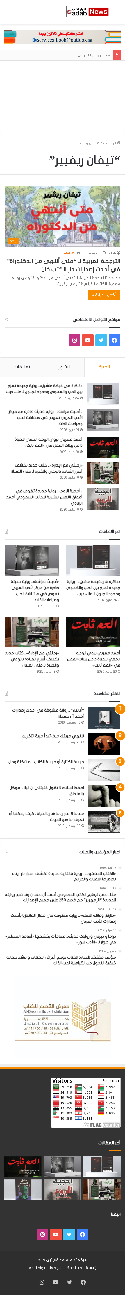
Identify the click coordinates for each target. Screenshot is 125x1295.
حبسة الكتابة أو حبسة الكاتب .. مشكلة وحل (46, 762)
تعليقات (22, 367)
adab (112, 253)
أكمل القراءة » (104, 295)
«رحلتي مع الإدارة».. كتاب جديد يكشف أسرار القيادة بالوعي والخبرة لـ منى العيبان (32, 659)
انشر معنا (56, 1268)
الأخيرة (105, 367)
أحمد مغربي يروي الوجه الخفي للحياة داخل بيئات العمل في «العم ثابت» (93, 659)
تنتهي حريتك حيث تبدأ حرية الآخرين (53, 736)
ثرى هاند (45, 1260)
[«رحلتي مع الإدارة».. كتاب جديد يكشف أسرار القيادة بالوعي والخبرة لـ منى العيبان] (103, 473)
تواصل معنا (35, 1268)
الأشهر (64, 367)
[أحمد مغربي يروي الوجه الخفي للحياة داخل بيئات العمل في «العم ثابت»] (103, 447)
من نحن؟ (74, 1268)
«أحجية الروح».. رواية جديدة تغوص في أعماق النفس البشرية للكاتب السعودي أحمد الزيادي (44, 497)
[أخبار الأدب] (87, 12)
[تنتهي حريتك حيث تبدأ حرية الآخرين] (104, 744)
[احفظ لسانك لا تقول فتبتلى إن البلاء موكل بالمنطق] (104, 796)
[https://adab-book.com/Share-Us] (62, 37)
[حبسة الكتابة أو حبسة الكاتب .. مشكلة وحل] (104, 770)
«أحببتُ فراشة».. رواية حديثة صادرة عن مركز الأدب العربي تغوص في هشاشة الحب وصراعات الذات (46, 417)
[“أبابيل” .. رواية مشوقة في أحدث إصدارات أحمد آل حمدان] (104, 718)
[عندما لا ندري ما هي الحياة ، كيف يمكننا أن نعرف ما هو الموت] (104, 822)
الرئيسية (110, 143)
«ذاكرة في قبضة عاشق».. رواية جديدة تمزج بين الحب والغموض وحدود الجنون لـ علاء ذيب (93, 587)
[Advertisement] (62, 95)
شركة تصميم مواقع (70, 1260)
